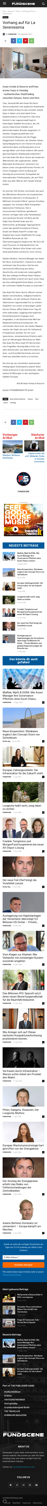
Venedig (13, 403)
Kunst (6, 403)
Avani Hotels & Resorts (17, 399)
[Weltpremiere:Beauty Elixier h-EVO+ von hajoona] (9, 1297)
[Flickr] (23, 1484)
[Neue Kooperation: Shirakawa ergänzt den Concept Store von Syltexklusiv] (9, 572)
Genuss (30, 399)
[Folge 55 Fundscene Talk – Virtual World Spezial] (9, 1323)
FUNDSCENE (12, 34)
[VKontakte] (36, 1484)
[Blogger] (10, 1484)
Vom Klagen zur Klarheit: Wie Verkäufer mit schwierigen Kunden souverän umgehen (23, 958)
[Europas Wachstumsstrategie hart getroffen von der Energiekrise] (23, 1132)
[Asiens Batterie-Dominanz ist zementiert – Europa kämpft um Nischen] (23, 1209)
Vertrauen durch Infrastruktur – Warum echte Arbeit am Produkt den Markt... (22, 1074)
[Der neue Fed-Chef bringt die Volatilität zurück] (9, 626)
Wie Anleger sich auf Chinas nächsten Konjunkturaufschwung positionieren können (22, 1035)
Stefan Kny (6, 741)
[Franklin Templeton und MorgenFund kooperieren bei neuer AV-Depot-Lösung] (9, 612)
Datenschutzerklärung (12, 1275)
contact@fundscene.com (23, 1467)
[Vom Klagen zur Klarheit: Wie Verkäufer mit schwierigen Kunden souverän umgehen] (23, 941)
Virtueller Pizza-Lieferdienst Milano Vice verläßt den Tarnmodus (29, 1309)
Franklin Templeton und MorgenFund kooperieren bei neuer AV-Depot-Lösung (29, 611)
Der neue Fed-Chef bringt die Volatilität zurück (20, 882)
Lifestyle (11, 11)
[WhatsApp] (31, 40)
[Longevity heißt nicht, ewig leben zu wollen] (9, 600)
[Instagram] (30, 1484)
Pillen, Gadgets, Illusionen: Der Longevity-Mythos (21, 1111)
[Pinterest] (25, 40)
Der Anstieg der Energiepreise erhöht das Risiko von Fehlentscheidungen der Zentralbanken (20, 1185)
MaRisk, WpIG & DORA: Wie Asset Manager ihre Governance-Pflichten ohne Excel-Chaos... (23, 695)
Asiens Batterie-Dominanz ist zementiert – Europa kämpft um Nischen (22, 1226)
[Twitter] (19, 40)
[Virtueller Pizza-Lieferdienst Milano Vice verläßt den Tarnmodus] (9, 1310)
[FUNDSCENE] (4, 34)
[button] (4, 1501)
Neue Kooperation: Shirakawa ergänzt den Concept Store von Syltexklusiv (30, 571)
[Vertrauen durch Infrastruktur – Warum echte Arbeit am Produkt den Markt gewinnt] (23, 1057)
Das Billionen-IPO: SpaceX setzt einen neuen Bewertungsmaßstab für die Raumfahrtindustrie (23, 996)
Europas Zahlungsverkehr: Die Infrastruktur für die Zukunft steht (30, 585)
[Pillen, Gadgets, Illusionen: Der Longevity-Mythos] (23, 1096)
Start (4, 11)
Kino (37, 399)
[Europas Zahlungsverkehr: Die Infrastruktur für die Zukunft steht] (9, 586)
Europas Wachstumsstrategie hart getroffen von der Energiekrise (23, 1147)
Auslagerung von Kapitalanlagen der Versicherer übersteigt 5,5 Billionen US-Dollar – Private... (22, 919)
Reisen (18, 11)
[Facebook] (13, 40)
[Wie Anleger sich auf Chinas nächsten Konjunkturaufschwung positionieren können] (23, 1018)
